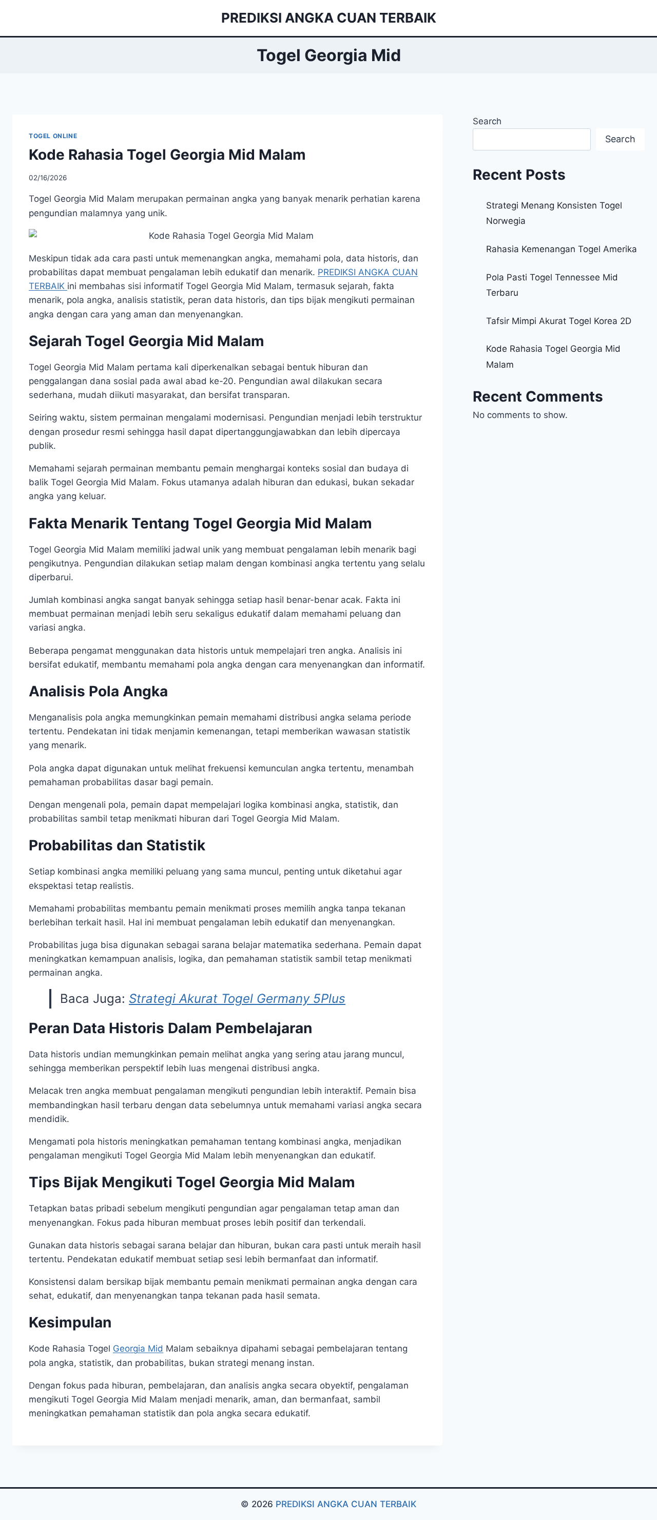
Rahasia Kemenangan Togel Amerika (561, 249)
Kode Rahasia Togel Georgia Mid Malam (167, 154)
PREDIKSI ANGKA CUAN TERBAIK (346, 1504)
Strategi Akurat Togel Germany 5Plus (237, 998)
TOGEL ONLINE (53, 136)
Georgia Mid (138, 1348)
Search (487, 121)
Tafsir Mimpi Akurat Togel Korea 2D (558, 321)
